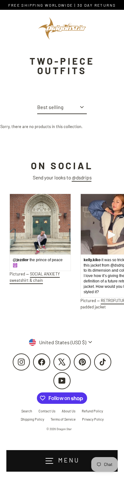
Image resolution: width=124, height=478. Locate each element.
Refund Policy (92, 411)
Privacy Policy (93, 419)
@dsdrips (82, 177)
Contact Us (46, 411)
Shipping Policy (32, 419)
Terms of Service (63, 419)
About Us (68, 411)
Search (26, 411)
